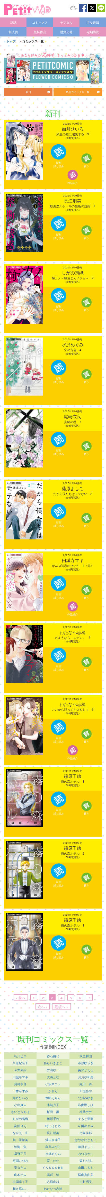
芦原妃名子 (20, 1063)
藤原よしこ (85, 1146)
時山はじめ (53, 1126)
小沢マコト (53, 1084)
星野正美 (20, 1153)
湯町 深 (53, 1174)
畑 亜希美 (20, 1139)
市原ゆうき (85, 1063)
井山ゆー (53, 1070)
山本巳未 (20, 1174)
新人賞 (13, 32)
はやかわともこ (85, 1139)
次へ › (42, 1006)
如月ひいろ (20, 1098)
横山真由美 (85, 1174)
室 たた (53, 1160)
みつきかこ (85, 1153)
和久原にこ (20, 1188)
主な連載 (93, 22)
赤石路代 (53, 1056)
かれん (53, 1091)
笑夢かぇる (85, 1070)
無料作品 (40, 32)
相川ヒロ (20, 1056)
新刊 (28, 92)
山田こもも (85, 1167)
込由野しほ (85, 1104)
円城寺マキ (20, 1077)
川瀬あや (86, 1091)
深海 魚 (20, 1146)
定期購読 (93, 32)
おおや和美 (85, 1077)
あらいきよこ (53, 1063)
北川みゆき (85, 1098)
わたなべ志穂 (53, 1188)
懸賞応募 (66, 32)
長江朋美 (53, 1132)
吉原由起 (53, 1181)
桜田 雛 (53, 1111)
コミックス (40, 22)
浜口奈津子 (53, 1139)
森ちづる (86, 1160)
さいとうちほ (20, 1111)
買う (86, 166)
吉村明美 (86, 1181)
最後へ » (61, 1006)
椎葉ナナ (86, 1111)
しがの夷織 (20, 1118)
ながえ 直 (20, 1132)
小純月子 (53, 1104)
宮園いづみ (20, 1160)
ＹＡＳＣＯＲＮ (53, 1167)
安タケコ (20, 1167)
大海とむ (53, 1077)
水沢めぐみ (53, 1153)
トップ (11, 41)
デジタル (66, 22)
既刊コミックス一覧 (77, 92)
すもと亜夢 (85, 1118)
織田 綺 (86, 1084)
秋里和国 (86, 1056)
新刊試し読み (59, 164)
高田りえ (20, 1126)
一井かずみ (20, 1091)
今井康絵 (20, 1070)
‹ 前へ (20, 997)
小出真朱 (20, 1104)
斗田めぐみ (85, 1126)
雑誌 (13, 22)
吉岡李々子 (20, 1181)
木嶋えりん (53, 1098)
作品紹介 (72, 183)
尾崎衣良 (20, 1084)
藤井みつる (53, 1146)
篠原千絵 (53, 1118)
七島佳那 (86, 1132)
